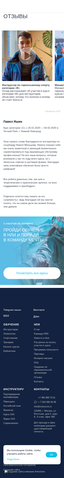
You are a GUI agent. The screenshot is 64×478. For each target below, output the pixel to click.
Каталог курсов (11, 346)
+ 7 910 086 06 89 (47, 402)
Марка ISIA (9, 419)
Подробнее (13, 459)
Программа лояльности (46, 349)
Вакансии (8, 410)
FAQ (36, 362)
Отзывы (38, 377)
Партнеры (39, 354)
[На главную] (12, 5)
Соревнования (10, 423)
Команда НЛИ (41, 333)
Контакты (39, 381)
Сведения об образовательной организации (43, 370)
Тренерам (8, 342)
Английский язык (12, 406)
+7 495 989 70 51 (46, 397)
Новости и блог (41, 338)
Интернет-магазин (43, 358)
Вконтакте (39, 310)
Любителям (9, 333)
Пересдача (9, 401)
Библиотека (9, 351)
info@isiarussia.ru (43, 406)
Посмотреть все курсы (32, 273)
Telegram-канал (12, 310)
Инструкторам (10, 329)
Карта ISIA (9, 414)
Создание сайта (11, 469)
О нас (37, 329)
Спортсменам (10, 338)
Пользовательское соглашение (19, 465)
